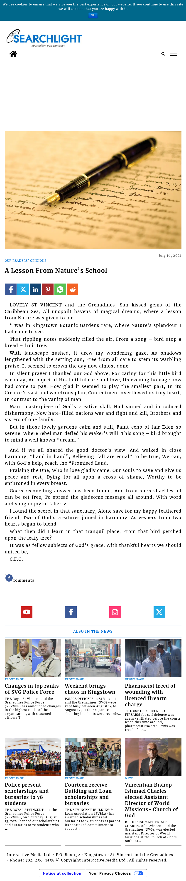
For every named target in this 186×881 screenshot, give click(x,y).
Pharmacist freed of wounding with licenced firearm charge (150, 695)
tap (173, 54)
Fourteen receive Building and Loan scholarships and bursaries (88, 794)
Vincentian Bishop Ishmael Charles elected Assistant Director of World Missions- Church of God (151, 800)
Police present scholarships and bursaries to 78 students (27, 794)
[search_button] (163, 53)
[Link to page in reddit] (72, 289)
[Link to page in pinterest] (48, 289)
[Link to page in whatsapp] (60, 289)
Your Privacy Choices (110, 873)
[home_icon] (13, 53)
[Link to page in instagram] (115, 612)
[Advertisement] (93, 93)
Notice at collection (62, 873)
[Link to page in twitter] (23, 289)
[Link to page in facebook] (11, 289)
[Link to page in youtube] (26, 612)
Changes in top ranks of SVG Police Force (32, 689)
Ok (93, 15)
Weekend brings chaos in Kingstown (90, 689)
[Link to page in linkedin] (35, 289)
